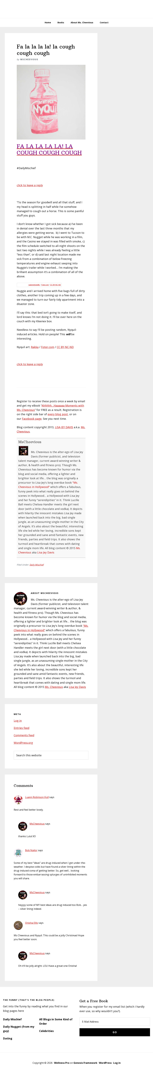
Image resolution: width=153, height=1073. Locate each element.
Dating (7, 1038)
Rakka (35, 347)
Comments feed (24, 735)
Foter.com (45, 285)
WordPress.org (23, 742)
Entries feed (21, 728)
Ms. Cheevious (54, 687)
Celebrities (46, 1031)
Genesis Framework (85, 1062)
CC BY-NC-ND (55, 285)
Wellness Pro (61, 1062)
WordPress (105, 1062)
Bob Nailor (31, 850)
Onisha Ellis (31, 922)
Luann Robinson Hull (37, 797)
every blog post (58, 414)
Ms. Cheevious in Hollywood (76, 9)
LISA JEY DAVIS (64, 427)
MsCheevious (29, 442)
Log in (18, 720)
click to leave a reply (30, 185)
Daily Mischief (37, 564)
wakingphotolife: (34, 285)
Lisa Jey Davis (45, 552)
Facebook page (32, 418)
